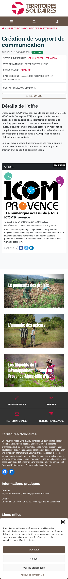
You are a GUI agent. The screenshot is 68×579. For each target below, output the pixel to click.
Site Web (10, 248)
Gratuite (26, 70)
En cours (37, 52)
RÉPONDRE (35, 96)
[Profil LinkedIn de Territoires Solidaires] (12, 472)
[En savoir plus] (34, 291)
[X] (26, 248)
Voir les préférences (34, 567)
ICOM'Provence (17, 217)
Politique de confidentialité (32, 575)
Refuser (34, 558)
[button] (63, 522)
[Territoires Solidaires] (34, 8)
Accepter (34, 549)
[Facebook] (21, 248)
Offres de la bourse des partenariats (32, 28)
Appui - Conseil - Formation (42, 58)
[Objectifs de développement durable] (34, 370)
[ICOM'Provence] (34, 193)
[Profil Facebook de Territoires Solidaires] (5, 472)
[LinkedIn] (31, 248)
